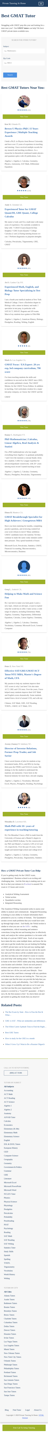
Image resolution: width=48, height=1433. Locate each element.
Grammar (7, 1171)
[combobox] (24, 50)
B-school (27, 884)
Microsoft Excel (10, 1182)
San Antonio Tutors (11, 1380)
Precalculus (8, 1213)
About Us (37, 1410)
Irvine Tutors (9, 1338)
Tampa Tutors (9, 1395)
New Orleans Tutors (12, 1353)
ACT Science (9, 1102)
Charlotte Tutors (10, 1319)
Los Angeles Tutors (11, 1345)
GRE (6, 1175)
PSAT (6, 1225)
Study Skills (8, 1251)
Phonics (7, 1198)
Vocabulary (8, 1271)
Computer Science (11, 1156)
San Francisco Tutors (12, 1388)
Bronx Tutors (9, 1315)
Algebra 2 (8, 1110)
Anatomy (7, 1113)
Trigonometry (9, 1267)
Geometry (8, 1163)
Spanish (7, 1255)
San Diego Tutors (11, 1384)
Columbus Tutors (10, 1322)
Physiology (8, 1205)
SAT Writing (9, 1244)
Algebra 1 (8, 1106)
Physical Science (10, 1202)
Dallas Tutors (9, 1326)
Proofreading (9, 1221)
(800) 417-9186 (16, 1073)
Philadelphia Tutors (11, 1368)
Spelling (7, 1259)
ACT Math (8, 1094)
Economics (8, 1125)
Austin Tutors (9, 1299)
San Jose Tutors (10, 1392)
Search (10, 75)
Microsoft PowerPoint (12, 1186)
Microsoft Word (10, 1190)
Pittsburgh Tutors (10, 1365)
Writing (7, 1278)
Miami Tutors (9, 1349)
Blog (7, 1410)
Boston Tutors (9, 1307)
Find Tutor (17, 1410)
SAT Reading (9, 1240)
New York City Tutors (12, 1357)
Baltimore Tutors (10, 1303)
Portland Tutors (10, 1372)
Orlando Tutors (10, 1361)
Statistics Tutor (9, 1248)
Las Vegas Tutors (10, 1342)
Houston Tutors (10, 1334)
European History (11, 1148)
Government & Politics (13, 1167)
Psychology (8, 1228)
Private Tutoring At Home (14, 3)
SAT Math (8, 1236)
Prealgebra (8, 1209)
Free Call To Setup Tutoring (24, 1428)
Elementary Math (10, 1133)
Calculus (7, 1121)
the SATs (26, 926)
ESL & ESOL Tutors (12, 1144)
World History (9, 1274)
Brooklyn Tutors (10, 1311)
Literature (7, 1179)
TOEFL (7, 1263)
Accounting (8, 1090)
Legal (27, 1410)
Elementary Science (11, 1136)
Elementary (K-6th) (11, 1129)
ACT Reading (9, 1098)
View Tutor (24, 117)
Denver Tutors (9, 1330)
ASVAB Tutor (9, 1117)
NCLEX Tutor (9, 1194)
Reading (7, 1232)
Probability (8, 1217)
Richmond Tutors (10, 1376)
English (7, 1140)
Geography (8, 1159)
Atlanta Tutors (9, 1296)
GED (6, 1152)
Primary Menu (41, 3)
